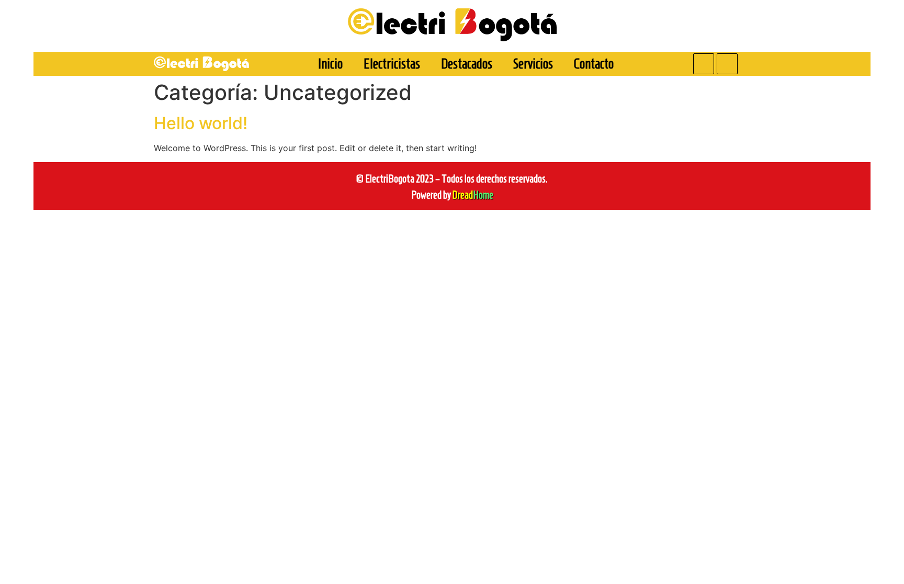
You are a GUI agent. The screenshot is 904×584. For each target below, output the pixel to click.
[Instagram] (727, 63)
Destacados (466, 64)
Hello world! (200, 123)
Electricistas (392, 64)
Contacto (594, 64)
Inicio (330, 64)
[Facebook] (703, 63)
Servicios (533, 64)
